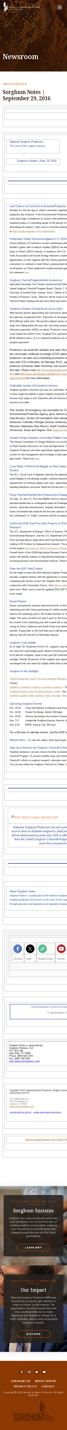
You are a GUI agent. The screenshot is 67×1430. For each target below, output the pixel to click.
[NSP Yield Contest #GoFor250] (34, 817)
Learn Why (33, 1247)
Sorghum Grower (45, 959)
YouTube (61, 959)
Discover (33, 1334)
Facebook (17, 959)
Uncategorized (15, 84)
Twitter (29, 959)
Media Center (45, 1381)
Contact (48, 1386)
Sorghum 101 (21, 1381)
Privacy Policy (25, 1386)
